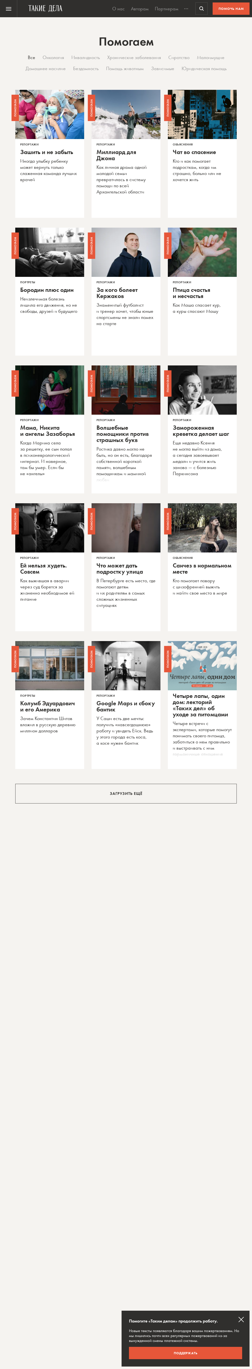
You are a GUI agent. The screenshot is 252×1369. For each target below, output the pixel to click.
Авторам (140, 8)
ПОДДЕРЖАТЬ (186, 1353)
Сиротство (178, 57)
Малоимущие (210, 57)
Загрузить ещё (126, 793)
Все (31, 57)
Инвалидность (85, 57)
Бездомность (86, 68)
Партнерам (166, 8)
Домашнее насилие (46, 68)
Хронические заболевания (134, 57)
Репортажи (29, 144)
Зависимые (162, 68)
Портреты (27, 282)
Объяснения (183, 144)
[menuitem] (8, 8)
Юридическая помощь (204, 68)
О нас (118, 8)
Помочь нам (231, 8)
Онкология (53, 57)
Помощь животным (125, 68)
